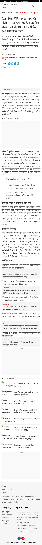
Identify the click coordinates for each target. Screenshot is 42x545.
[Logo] (21, 489)
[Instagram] (23, 538)
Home (4, 13)
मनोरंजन (9, 515)
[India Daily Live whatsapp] (18, 63)
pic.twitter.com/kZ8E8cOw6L (23, 188)
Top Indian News (14, 1)
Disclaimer (21, 515)
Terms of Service (31, 512)
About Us (20, 512)
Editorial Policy (32, 515)
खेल (3, 521)
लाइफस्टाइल (5, 518)
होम (3, 512)
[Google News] (9, 63)
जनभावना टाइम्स (5, 1)
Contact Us (33, 528)
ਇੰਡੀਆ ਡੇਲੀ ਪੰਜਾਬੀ (24, 1)
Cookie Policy (22, 525)
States (16, 13)
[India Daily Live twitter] (12, 63)
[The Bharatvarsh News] (10, 6)
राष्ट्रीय (7, 512)
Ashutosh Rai (10, 54)
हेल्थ (7, 521)
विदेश (3, 515)
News (10, 13)
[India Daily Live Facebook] (15, 63)
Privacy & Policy (23, 523)
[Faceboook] (19, 538)
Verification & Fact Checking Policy (27, 519)
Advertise (32, 525)
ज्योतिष (4, 524)
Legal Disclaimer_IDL (25, 531)
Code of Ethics (22, 528)
